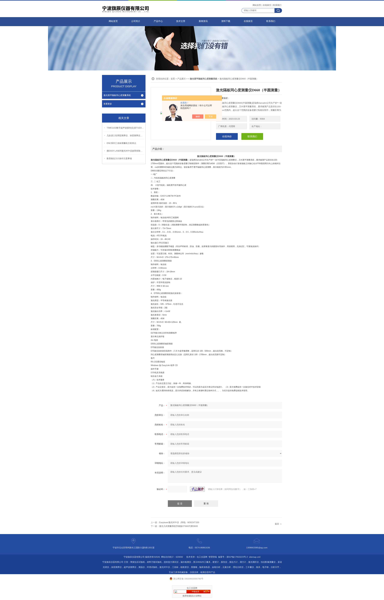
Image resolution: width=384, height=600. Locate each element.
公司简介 (135, 21)
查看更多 (108, 104)
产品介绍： (158, 149)
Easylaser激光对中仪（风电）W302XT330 (179, 522)
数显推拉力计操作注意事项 (119, 158)
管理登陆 (212, 557)
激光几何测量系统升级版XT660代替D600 (178, 526)
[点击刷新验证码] (197, 489)
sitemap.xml (254, 557)
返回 (277, 524)
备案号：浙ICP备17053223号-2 (233, 557)
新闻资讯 (203, 21)
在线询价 (227, 136)
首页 (173, 78)
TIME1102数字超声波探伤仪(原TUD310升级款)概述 (125, 128)
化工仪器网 (202, 557)
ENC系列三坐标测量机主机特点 (121, 143)
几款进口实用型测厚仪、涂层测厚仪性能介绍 (125, 135)
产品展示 (181, 78)
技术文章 (180, 21)
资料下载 (225, 21)
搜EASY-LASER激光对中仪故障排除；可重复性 (125, 151)
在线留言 (267, 5)
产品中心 (158, 21)
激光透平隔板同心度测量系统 (117, 95)
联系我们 (277, 5)
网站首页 (257, 5)
